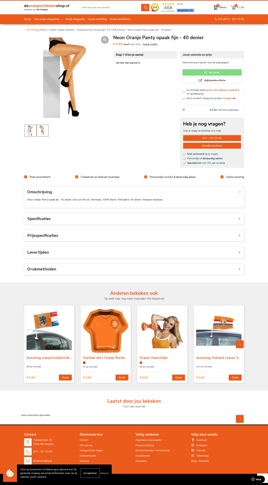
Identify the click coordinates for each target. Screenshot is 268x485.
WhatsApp (202, 455)
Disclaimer (141, 461)
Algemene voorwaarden (149, 440)
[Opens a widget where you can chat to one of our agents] (256, 479)
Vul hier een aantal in (128, 63)
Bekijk (65, 377)
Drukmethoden (88, 455)
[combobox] (110, 7)
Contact (84, 440)
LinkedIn (200, 450)
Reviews (84, 461)
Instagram (201, 445)
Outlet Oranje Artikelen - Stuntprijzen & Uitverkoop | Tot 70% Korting (87, 30)
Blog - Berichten (200, 461)
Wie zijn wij (86, 445)
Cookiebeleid (143, 455)
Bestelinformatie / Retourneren (153, 450)
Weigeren (104, 473)
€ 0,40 (144, 377)
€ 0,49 (31, 377)
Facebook (201, 440)
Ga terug (31, 29)
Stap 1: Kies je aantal (129, 54)
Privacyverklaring (145, 445)
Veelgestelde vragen (91, 450)
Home (43, 30)
